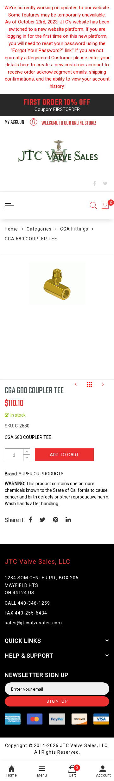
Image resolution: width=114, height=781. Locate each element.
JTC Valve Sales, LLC (37, 561)
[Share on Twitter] (43, 520)
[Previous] (75, 386)
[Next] (102, 386)
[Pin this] (55, 520)
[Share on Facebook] (30, 520)
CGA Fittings (74, 228)
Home (11, 228)
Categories (39, 228)
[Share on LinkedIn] (68, 520)
